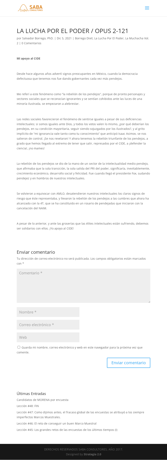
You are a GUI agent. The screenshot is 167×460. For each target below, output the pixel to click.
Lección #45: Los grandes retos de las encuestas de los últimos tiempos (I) (67, 430)
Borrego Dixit (84, 38)
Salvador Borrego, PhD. (38, 38)
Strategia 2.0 (92, 454)
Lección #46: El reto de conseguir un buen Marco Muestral (57, 423)
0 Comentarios (31, 43)
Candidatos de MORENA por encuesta (42, 400)
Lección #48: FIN (28, 406)
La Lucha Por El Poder (109, 38)
